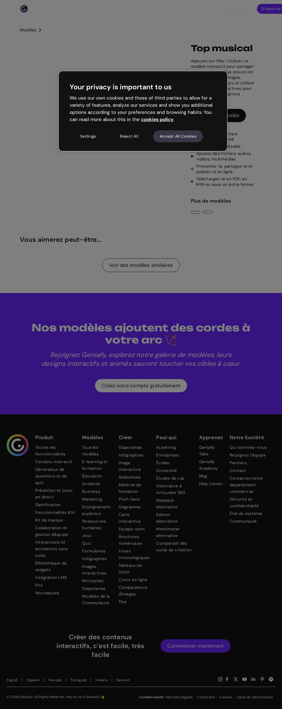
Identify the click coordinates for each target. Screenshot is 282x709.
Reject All (129, 136)
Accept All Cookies (178, 136)
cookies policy (157, 119)
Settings (88, 136)
